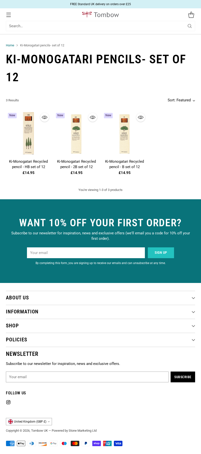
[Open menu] (8, 15)
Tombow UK (39, 430)
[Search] (189, 26)
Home (10, 45)
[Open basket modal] (191, 15)
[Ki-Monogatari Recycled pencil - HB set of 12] (28, 133)
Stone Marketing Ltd (83, 430)
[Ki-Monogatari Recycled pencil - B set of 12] (124, 133)
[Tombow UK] (100, 14)
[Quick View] (44, 117)
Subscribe (182, 377)
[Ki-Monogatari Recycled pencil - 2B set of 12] (76, 133)
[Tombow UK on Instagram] (8, 403)
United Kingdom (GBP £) (30, 421)
